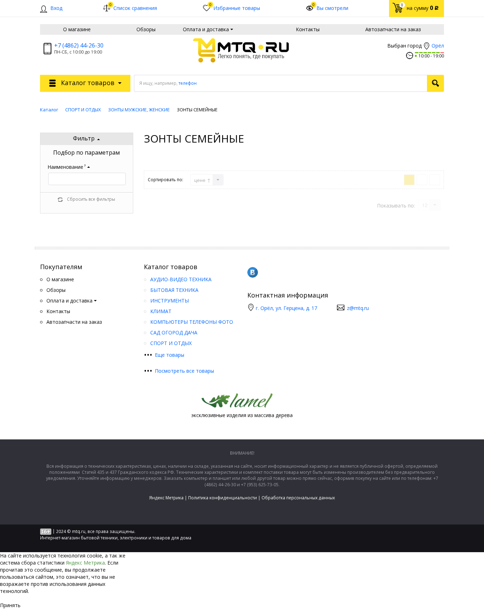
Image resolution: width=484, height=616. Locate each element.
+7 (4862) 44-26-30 (78, 45)
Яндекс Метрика (166, 498)
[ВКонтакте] (252, 272)
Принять (10, 605)
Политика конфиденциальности (222, 498)
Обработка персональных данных (298, 498)
